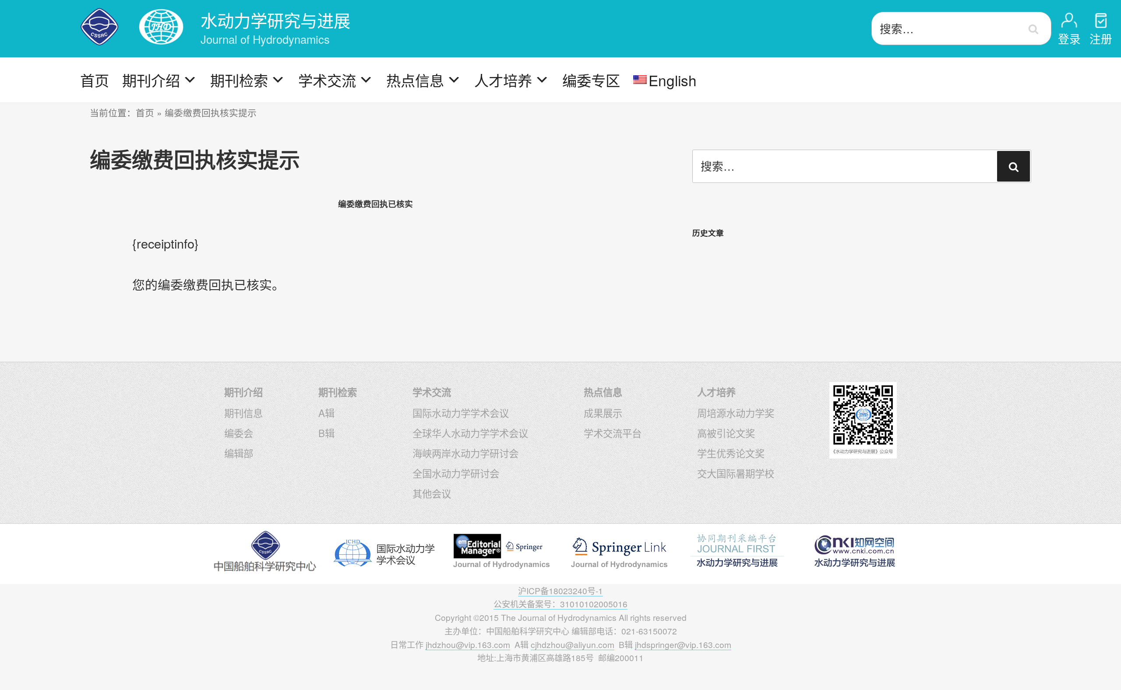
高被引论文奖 (726, 433)
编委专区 (591, 80)
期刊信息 (243, 413)
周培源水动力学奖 (735, 413)
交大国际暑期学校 (735, 473)
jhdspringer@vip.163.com (683, 644)
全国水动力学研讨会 (455, 473)
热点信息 (415, 80)
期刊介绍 (151, 80)
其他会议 (431, 493)
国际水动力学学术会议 (460, 413)
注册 (1100, 38)
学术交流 (327, 80)
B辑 (326, 433)
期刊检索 (239, 80)
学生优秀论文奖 (731, 453)
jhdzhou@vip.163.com (468, 644)
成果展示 (603, 413)
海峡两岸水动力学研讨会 (465, 453)
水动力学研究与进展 (275, 20)
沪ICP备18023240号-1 (560, 590)
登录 (1069, 38)
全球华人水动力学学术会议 (470, 433)
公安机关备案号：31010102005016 (560, 603)
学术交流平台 (613, 433)
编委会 (238, 433)
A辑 (326, 413)
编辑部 (238, 453)
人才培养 (503, 80)
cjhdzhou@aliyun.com (572, 644)
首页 (94, 80)
